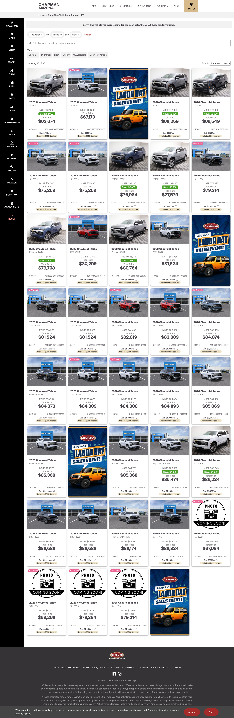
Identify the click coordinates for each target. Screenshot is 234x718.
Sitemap (176, 667)
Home (93, 6)
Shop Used (125, 6)
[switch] (33, 55)
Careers (143, 667)
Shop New (108, 6)
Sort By (205, 63)
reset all (87, 34)
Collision (162, 6)
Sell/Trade (144, 6)
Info (176, 6)
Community (129, 667)
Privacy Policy (160, 667)
